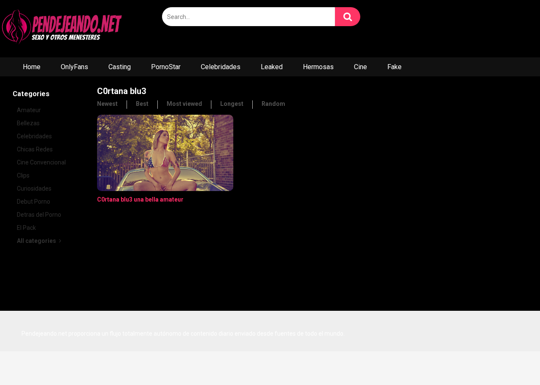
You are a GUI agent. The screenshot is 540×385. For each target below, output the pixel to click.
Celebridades (220, 67)
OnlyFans (74, 67)
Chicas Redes (35, 149)
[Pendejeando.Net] (63, 28)
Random (273, 103)
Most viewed (184, 103)
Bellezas (28, 123)
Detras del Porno (39, 214)
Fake (394, 67)
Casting (119, 67)
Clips (23, 175)
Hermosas (318, 67)
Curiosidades (34, 188)
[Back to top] (511, 359)
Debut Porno (33, 201)
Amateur (29, 110)
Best (142, 103)
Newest (107, 103)
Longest (231, 103)
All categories (37, 240)
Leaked (272, 67)
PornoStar (166, 67)
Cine (360, 67)
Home (31, 67)
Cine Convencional (41, 162)
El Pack (26, 227)
